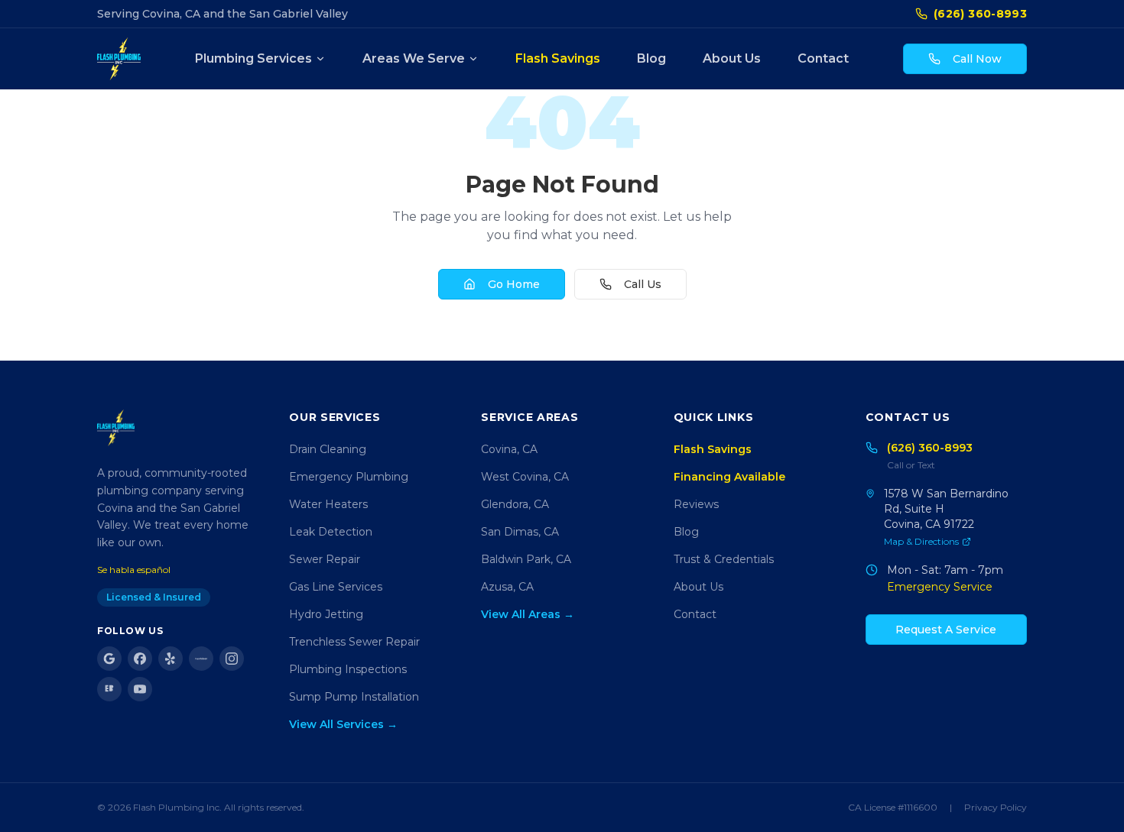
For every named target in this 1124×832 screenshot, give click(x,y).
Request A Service (945, 629)
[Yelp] (170, 658)
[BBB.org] (109, 689)
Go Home (514, 284)
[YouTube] (140, 689)
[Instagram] (231, 658)
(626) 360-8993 (980, 14)
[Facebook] (140, 658)
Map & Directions (921, 541)
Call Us (642, 284)
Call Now (977, 59)
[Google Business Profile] (109, 658)
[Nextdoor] (201, 658)
